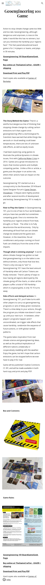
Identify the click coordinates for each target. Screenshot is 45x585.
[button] (3, 3)
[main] (22, 13)
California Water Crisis (27, 158)
